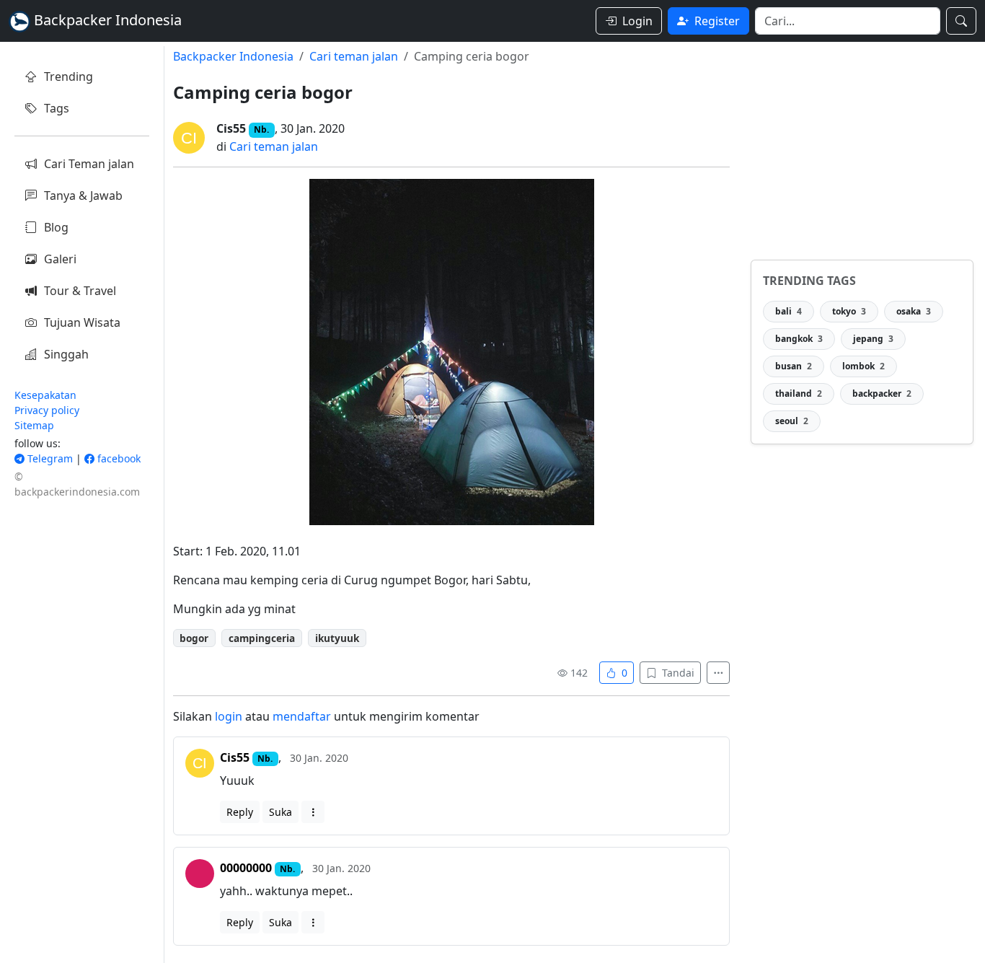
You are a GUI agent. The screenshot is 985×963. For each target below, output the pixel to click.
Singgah (66, 354)
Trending (68, 76)
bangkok (799, 339)
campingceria (262, 638)
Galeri (60, 259)
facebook (117, 458)
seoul (791, 421)
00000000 (246, 868)
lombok (863, 366)
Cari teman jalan (353, 56)
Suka (280, 812)
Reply (239, 812)
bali (788, 311)
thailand (798, 393)
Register (717, 21)
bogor (194, 638)
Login (637, 21)
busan (793, 366)
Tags (56, 108)
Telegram (49, 458)
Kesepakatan (45, 395)
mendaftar (302, 716)
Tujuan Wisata (82, 322)
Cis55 (231, 128)
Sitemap (34, 425)
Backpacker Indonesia (233, 56)
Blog (56, 227)
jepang (873, 339)
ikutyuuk (337, 638)
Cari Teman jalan (89, 164)
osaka (913, 311)
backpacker (881, 393)
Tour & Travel (80, 291)
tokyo (849, 311)
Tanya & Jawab (83, 195)
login (228, 716)
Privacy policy (46, 410)
